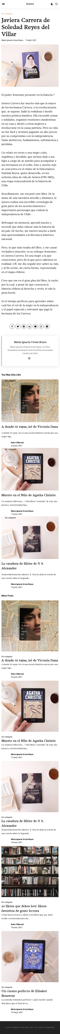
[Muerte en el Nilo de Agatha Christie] (30, 706)
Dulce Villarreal (17, 442)
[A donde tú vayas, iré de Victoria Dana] (30, 625)
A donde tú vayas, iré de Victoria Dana (29, 426)
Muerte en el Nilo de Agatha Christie (28, 495)
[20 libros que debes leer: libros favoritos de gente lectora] (30, 871)
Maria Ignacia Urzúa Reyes (12, 40)
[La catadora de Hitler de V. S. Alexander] (30, 786)
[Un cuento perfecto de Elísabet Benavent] (30, 956)
